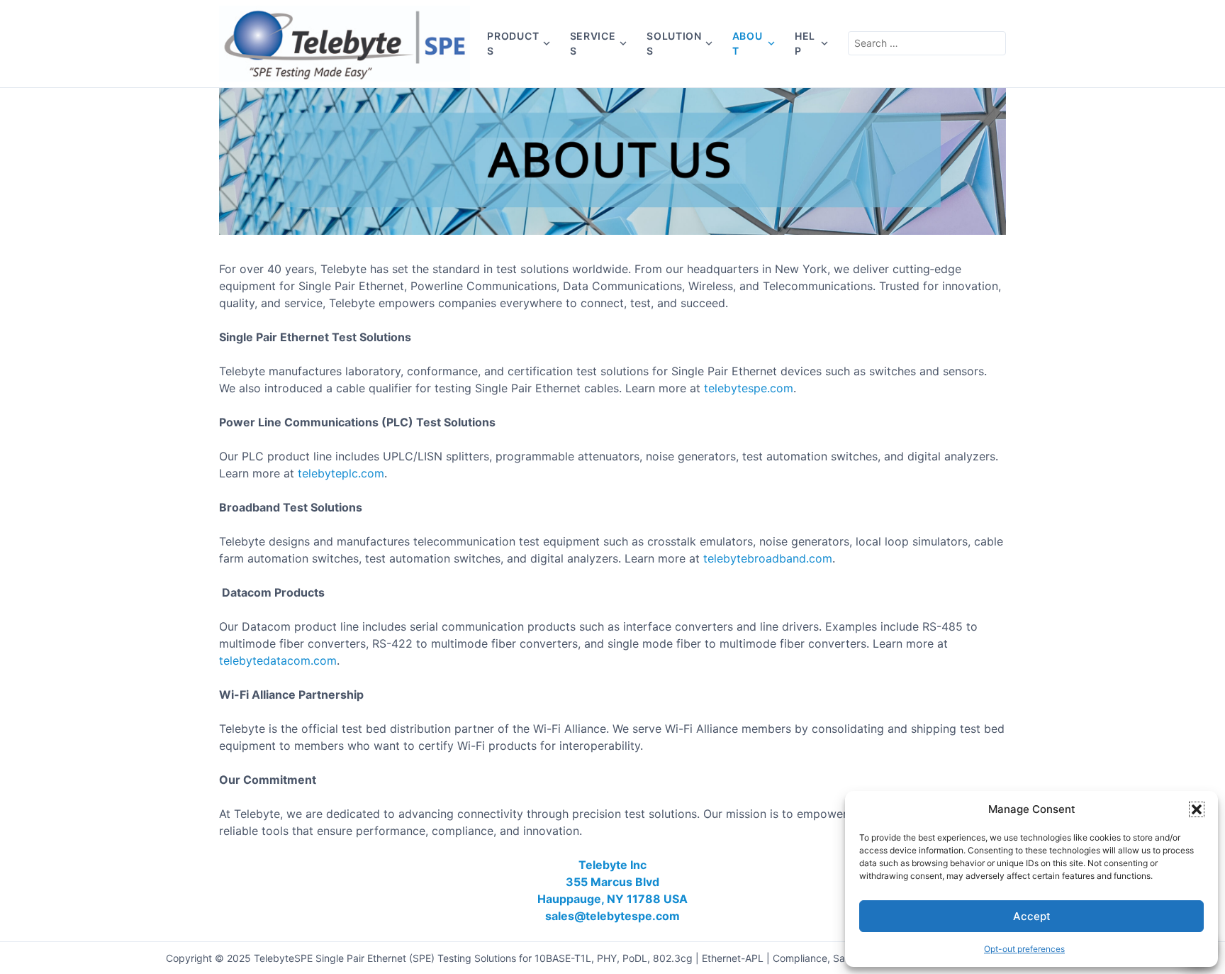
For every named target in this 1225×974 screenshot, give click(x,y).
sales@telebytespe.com (612, 916)
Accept (1032, 916)
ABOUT (747, 43)
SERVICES (593, 43)
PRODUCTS (513, 43)
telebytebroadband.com (767, 558)
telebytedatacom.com (278, 660)
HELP (805, 43)
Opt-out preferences (1024, 948)
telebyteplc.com (341, 473)
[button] (1197, 809)
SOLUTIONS (674, 43)
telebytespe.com (748, 388)
